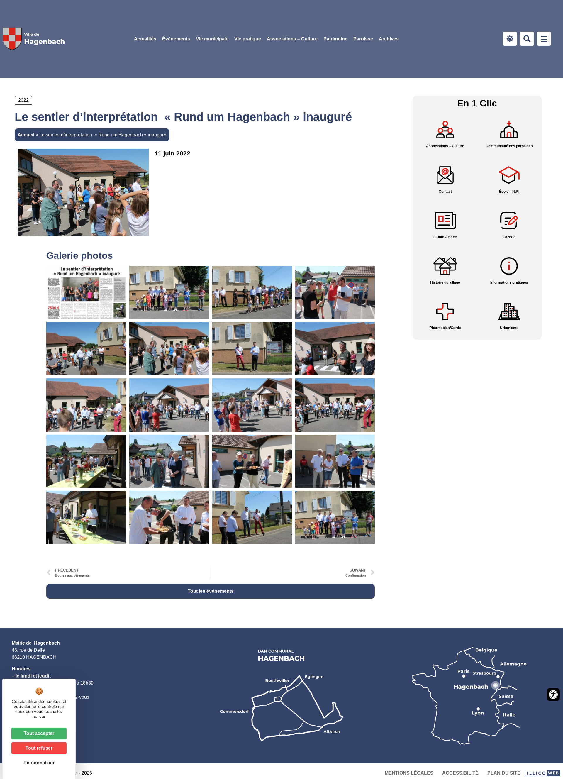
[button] (212, 39)
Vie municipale (212, 38)
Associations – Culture (292, 38)
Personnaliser (39, 762)
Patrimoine (335, 38)
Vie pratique (247, 38)
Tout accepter (39, 733)
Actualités (145, 38)
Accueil (26, 134)
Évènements (176, 38)
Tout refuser (39, 748)
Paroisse (363, 38)
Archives (389, 38)
